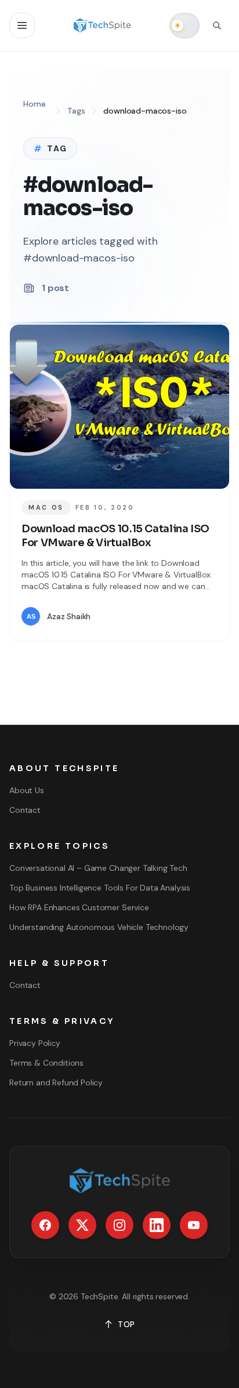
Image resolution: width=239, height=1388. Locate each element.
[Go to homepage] (102, 25)
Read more (183, 616)
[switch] (184, 25)
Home (34, 104)
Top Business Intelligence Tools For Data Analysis (99, 887)
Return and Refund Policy (56, 1082)
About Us (26, 790)
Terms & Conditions (46, 1063)
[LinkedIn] (157, 1225)
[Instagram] (119, 1225)
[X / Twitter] (82, 1225)
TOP (126, 1324)
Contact (25, 810)
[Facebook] (45, 1225)
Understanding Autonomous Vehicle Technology (99, 927)
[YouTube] (194, 1225)
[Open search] (217, 25)
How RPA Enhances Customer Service (79, 907)
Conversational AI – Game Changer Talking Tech (98, 868)
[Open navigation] (22, 25)
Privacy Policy (34, 1043)
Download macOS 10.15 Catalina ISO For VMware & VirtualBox (115, 536)
